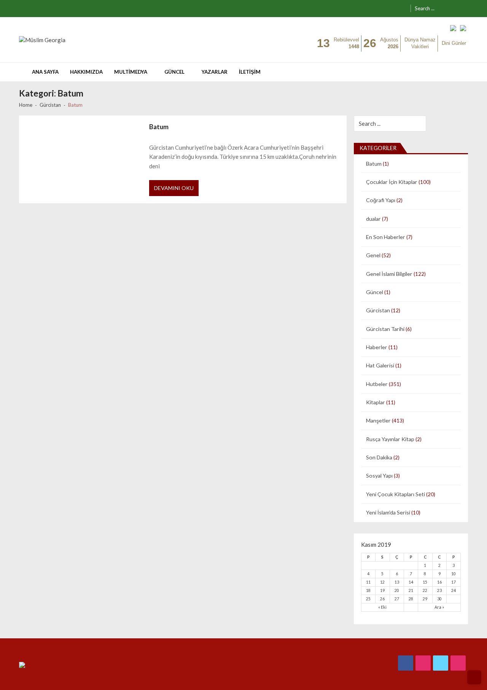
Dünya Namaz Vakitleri (420, 43)
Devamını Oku (174, 188)
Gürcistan (378, 310)
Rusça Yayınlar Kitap (390, 439)
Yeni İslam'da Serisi (388, 512)
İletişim (250, 72)
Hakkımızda (86, 72)
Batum (159, 127)
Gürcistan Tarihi (385, 329)
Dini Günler (454, 43)
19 (382, 590)
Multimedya (130, 72)
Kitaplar (375, 402)
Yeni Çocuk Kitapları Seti (395, 494)
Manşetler (378, 420)
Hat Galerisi (380, 365)
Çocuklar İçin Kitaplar (391, 182)
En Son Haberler (385, 237)
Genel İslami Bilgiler (389, 274)
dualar (373, 218)
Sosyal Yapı (379, 475)
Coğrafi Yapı (380, 200)
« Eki (382, 607)
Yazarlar (215, 72)
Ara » (439, 607)
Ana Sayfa (45, 72)
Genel (373, 255)
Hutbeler (377, 384)
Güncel (174, 72)
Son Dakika (379, 457)
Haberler (376, 347)
